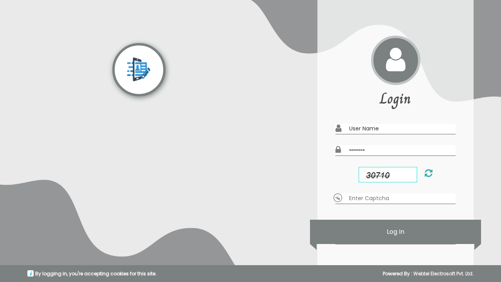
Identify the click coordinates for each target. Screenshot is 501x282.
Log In (395, 231)
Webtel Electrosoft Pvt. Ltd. (443, 273)
